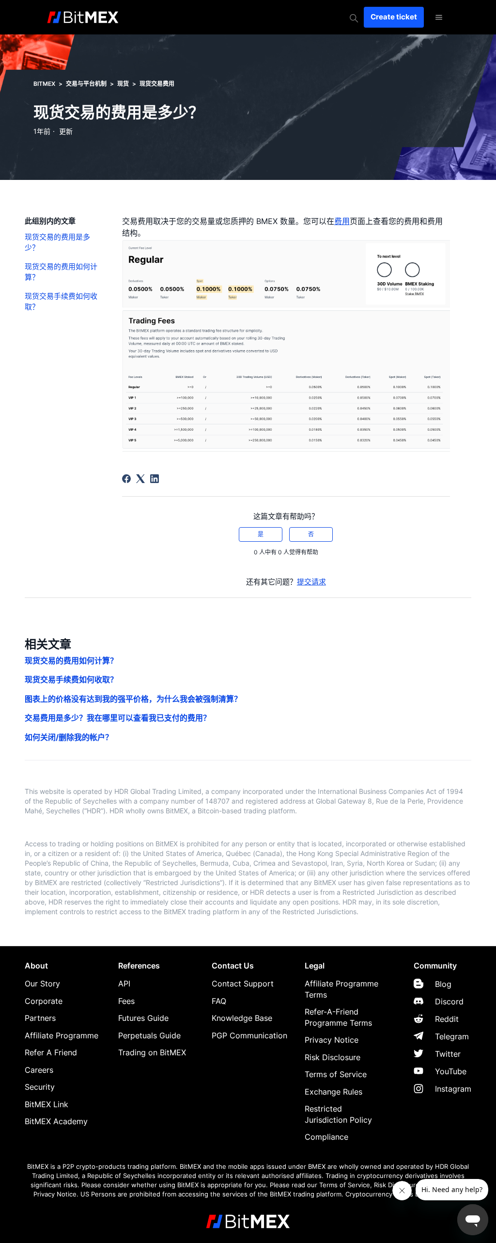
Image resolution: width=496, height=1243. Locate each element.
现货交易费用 (157, 83)
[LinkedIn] (154, 478)
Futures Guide (143, 1018)
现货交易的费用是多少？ (57, 242)
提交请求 (311, 581)
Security (40, 1087)
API (124, 983)
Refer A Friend (51, 1052)
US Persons (98, 1194)
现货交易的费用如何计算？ (61, 272)
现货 (123, 83)
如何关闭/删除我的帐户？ (69, 737)
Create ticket (394, 16)
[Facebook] (126, 478)
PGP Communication (249, 1035)
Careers (39, 1070)
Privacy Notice (331, 1040)
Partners (40, 1018)
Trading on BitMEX (152, 1052)
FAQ (219, 1001)
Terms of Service (336, 1074)
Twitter (448, 1054)
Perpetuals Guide (149, 1035)
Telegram (452, 1036)
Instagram (453, 1089)
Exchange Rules (333, 1092)
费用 (342, 221)
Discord (449, 1001)
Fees (126, 1001)
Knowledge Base (242, 1018)
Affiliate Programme (61, 1035)
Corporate (43, 1001)
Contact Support (243, 983)
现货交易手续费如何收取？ (61, 301)
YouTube (450, 1071)
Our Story (42, 983)
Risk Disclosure (332, 1057)
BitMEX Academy (56, 1121)
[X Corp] (140, 478)
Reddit (447, 1019)
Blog (443, 984)
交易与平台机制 (86, 83)
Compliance (326, 1137)
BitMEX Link (46, 1104)
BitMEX (44, 83)
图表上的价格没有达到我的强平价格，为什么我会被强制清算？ (133, 699)
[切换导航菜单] (439, 17)
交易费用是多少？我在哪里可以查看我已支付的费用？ (118, 718)
